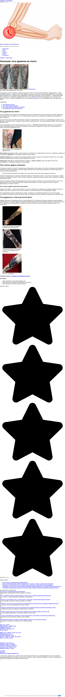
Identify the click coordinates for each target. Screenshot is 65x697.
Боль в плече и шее (6, 637)
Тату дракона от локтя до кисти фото (12, 108)
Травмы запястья (5, 627)
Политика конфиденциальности (9, 653)
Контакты (3, 652)
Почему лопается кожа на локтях (10, 636)
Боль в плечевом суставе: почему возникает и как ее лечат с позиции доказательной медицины (28, 583)
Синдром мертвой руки (7, 635)
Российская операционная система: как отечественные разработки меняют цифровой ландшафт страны (30, 587)
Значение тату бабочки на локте (21, 276)
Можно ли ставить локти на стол (10, 632)
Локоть (4, 50)
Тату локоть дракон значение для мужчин (14, 107)
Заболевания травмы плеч (8, 626)
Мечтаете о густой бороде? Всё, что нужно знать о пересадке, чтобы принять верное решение (28, 585)
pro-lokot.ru (35, 98)
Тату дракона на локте (8, 104)
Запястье (5, 52)
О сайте (2, 650)
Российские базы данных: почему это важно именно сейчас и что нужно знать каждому (23, 619)
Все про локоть (5, 624)
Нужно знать (6, 48)
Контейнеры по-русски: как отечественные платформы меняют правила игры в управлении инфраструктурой (32, 586)
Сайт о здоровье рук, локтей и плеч (9, 44)
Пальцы (4, 54)
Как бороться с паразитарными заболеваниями (15, 582)
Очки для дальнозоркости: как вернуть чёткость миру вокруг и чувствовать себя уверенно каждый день (27, 615)
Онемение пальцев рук (7, 643)
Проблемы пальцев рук (7, 628)
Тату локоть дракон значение (10, 105)
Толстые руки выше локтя (8, 647)
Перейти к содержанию (6, 0)
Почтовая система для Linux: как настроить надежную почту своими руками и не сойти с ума (24, 611)
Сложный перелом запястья (8, 645)
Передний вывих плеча (7, 648)
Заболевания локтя (6, 633)
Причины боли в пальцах (7, 644)
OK (59, 695)
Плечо (4, 51)
